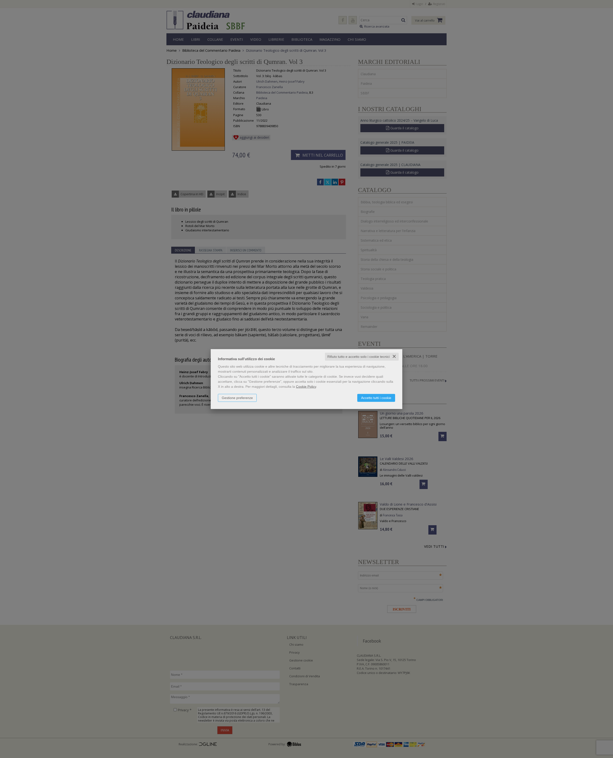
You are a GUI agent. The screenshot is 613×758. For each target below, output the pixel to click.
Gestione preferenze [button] (237, 398)
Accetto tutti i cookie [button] (376, 398)
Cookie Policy (306, 386)
